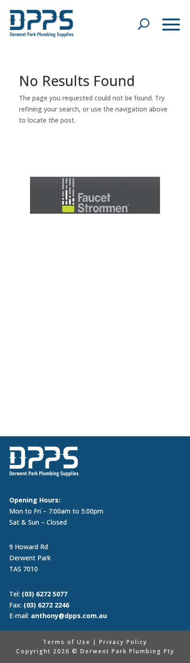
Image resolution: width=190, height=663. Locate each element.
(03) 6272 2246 (46, 605)
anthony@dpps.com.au (69, 615)
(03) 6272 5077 (44, 593)
